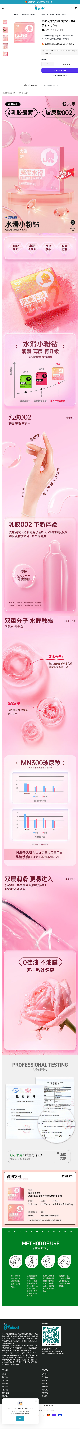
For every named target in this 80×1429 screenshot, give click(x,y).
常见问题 (5, 1396)
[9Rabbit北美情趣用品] (40, 8)
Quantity (44, 59)
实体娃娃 (45, 1390)
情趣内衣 (45, 1380)
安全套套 (45, 1386)
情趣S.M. (45, 1383)
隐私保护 (5, 1386)
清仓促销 (45, 1396)
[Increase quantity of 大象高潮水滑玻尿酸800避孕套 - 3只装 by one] (52, 64)
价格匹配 (5, 1390)
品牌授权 (5, 1383)
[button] (76, 8)
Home (16, 14)
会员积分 (5, 1374)
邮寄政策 (5, 1380)
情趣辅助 (45, 1393)
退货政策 (5, 1377)
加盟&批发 (5, 1393)
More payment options (60, 75)
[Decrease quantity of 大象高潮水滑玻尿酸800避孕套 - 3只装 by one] (44, 64)
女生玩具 (45, 1374)
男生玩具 (45, 1377)
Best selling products (28, 14)
